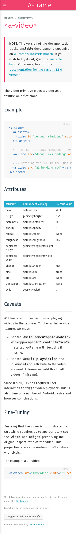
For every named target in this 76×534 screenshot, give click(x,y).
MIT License (22, 501)
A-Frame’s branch (33, 54)
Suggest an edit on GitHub (21, 516)
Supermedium (36, 524)
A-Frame (40, 5)
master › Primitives (18, 18)
